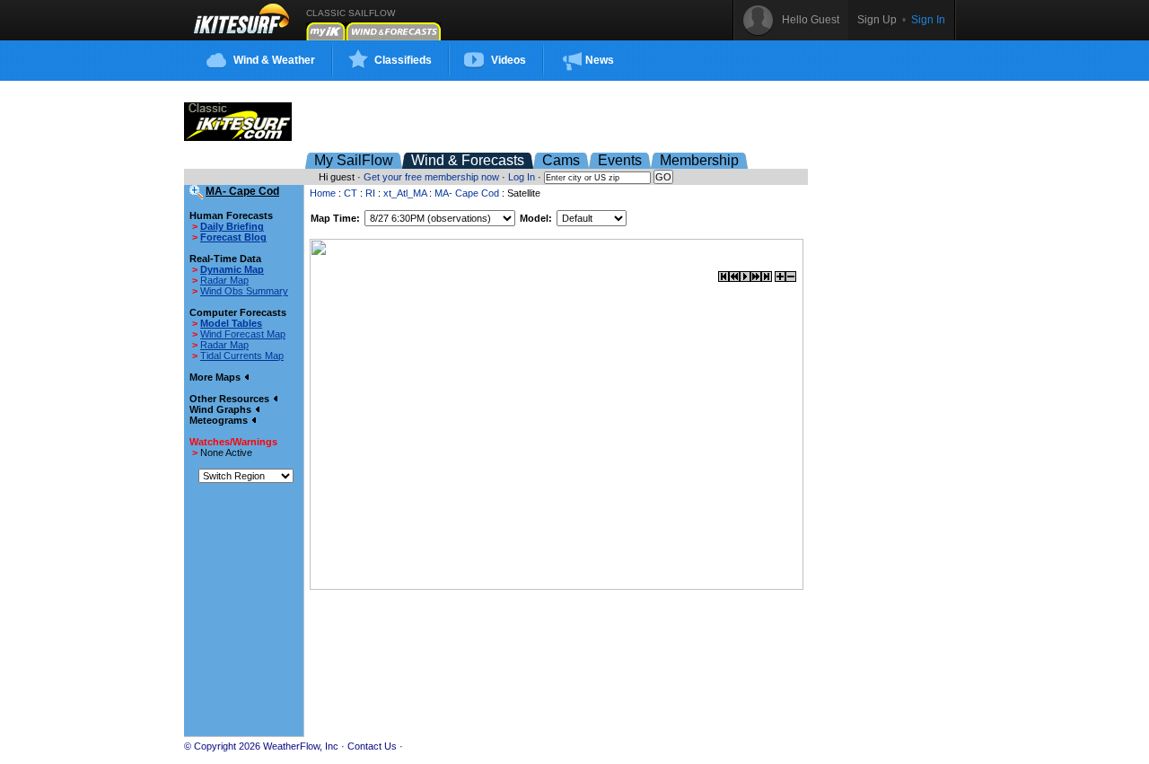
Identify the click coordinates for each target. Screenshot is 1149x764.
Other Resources (230, 398)
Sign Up (877, 19)
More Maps (216, 377)
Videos (508, 60)
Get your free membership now (431, 176)
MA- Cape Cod (466, 193)
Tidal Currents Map (242, 355)
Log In (521, 176)
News (599, 60)
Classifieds (403, 60)
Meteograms (219, 420)
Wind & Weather (274, 60)
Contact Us (372, 746)
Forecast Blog (233, 237)
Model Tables (231, 323)
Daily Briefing (232, 226)
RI (370, 193)
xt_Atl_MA (404, 193)
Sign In (928, 19)
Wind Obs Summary (244, 290)
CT (350, 193)
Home (323, 193)
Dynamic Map (232, 269)
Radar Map (224, 280)
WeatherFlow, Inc (300, 746)
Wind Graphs (221, 409)
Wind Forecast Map (242, 334)
